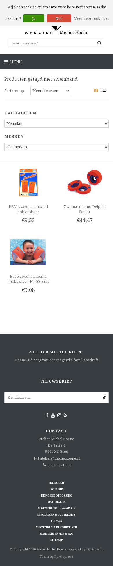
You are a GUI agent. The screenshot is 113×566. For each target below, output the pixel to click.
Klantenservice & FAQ (56, 533)
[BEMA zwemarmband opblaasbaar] (28, 181)
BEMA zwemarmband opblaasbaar (28, 209)
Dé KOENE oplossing (56, 495)
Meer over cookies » (91, 18)
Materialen (56, 502)
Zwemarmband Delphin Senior (84, 209)
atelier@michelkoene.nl (60, 458)
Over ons (57, 489)
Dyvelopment (63, 556)
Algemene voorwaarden (56, 508)
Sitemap (56, 540)
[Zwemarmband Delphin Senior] (84, 181)
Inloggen (56, 483)
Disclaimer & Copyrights (56, 514)
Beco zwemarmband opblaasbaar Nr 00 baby (28, 279)
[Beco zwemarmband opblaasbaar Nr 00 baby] (28, 251)
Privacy (56, 521)
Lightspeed (93, 549)
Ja (33, 18)
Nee (59, 18)
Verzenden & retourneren (56, 527)
